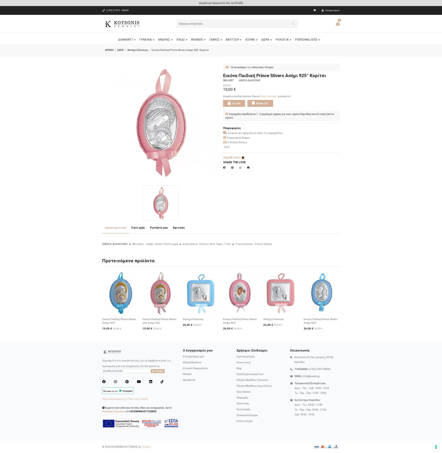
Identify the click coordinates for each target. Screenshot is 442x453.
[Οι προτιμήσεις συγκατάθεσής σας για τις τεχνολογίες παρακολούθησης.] (436, 447)
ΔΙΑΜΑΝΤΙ (125, 39)
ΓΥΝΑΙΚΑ (145, 39)
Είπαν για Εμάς (245, 421)
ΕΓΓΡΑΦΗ (158, 371)
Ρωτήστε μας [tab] (159, 227)
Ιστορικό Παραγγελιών (195, 368)
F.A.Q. (227, 147)
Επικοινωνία (244, 362)
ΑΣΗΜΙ (250, 39)
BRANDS (197, 39)
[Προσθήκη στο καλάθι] (135, 306)
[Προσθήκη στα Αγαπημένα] (135, 313)
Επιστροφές (243, 409)
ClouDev (146, 446)
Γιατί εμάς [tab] (138, 227)
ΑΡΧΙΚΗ (109, 50)
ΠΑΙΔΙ (180, 39)
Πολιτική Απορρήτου (114, 399)
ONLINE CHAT (232, 157)
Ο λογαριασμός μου (193, 356)
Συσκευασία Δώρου (247, 415)
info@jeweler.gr (311, 376)
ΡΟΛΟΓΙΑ (282, 39)
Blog (239, 368)
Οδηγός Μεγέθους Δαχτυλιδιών (254, 385)
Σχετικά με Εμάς (246, 356)
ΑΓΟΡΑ (236, 103)
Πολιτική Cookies (138, 399)
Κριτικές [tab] (179, 227)
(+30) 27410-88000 (319, 369)
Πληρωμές (242, 397)
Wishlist (187, 374)
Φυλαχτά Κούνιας (137, 50)
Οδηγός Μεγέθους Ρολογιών (252, 380)
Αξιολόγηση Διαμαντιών (250, 374)
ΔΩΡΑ (265, 39)
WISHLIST (262, 103)
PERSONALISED (306, 39)
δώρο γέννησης (268, 96)
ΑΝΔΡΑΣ (164, 39)
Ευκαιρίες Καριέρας (113, 411)
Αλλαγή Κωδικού (192, 362)
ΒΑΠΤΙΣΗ (232, 39)
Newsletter (189, 380)
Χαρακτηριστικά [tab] (115, 227)
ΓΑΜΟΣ (214, 39)
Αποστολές (243, 403)
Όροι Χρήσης (244, 391)
